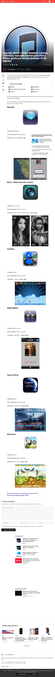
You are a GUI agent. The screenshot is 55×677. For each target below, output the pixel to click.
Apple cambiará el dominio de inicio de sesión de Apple (30, 553)
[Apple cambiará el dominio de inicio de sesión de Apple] (18, 554)
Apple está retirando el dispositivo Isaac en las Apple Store (46, 639)
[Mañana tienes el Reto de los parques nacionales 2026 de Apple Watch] (18, 593)
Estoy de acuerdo (22, 674)
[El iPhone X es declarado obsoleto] (8, 631)
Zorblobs (12, 91)
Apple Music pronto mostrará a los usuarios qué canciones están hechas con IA (31, 560)
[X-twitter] (13, 663)
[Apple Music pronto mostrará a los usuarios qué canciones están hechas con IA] (18, 560)
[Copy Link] (14, 65)
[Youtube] (24, 663)
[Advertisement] (27, 12)
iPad (5, 50)
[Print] (17, 65)
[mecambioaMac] (8, 1)
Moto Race (35, 91)
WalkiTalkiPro (36, 87)
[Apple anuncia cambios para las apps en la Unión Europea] (35, 140)
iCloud (24, 555)
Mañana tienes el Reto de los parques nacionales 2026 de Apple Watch (31, 593)
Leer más (34, 674)
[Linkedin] (11, 663)
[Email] (12, 65)
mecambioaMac (12, 69)
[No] (53, 673)
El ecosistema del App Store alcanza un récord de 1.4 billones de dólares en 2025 (41, 146)
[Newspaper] (5, 663)
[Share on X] (10, 65)
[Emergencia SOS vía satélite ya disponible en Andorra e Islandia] (21, 631)
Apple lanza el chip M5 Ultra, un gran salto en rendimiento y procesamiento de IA (30, 540)
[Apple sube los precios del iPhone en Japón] (34, 631)
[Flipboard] (8, 663)
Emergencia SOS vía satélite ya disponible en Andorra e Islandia (21, 639)
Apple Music (25, 563)
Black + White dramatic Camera (17, 89)
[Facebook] (19, 663)
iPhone (9, 50)
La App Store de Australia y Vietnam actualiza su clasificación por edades (40, 153)
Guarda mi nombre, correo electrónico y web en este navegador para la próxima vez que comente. (23, 526)
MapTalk (12, 87)
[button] (44, 1)
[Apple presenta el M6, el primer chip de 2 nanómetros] (18, 547)
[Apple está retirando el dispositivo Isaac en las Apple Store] (47, 631)
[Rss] (2, 663)
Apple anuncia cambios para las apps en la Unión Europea (45, 141)
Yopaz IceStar (36, 89)
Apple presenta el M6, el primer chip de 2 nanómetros (31, 546)
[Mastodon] (16, 663)
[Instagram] (22, 663)
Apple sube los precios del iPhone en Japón (33, 638)
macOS (24, 543)
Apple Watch (25, 596)
